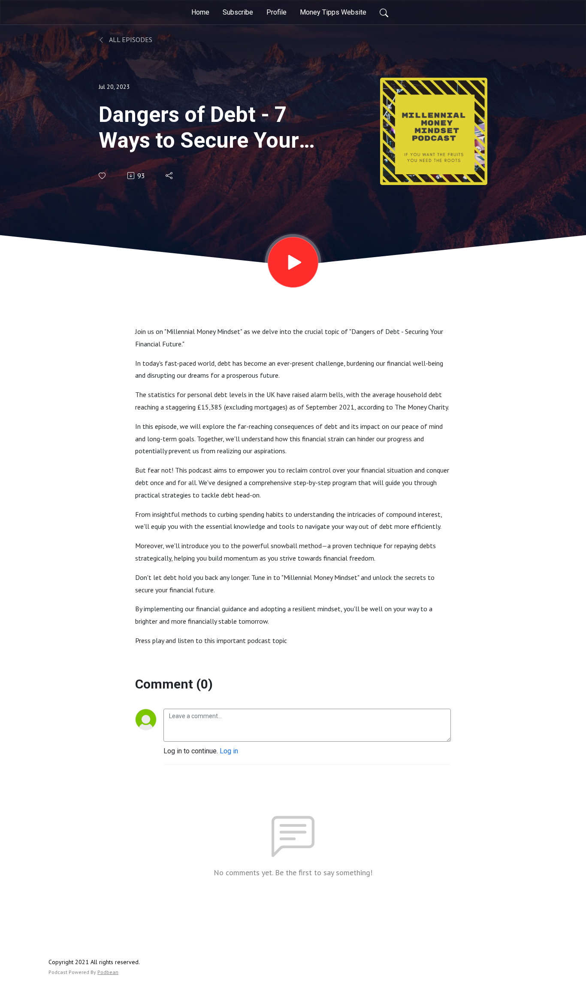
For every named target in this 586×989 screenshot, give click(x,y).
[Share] (170, 175)
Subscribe (238, 12)
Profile (276, 12)
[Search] (384, 12)
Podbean (107, 972)
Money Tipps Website (333, 12)
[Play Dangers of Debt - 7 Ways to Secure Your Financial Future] (293, 262)
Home (200, 12)
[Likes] (103, 175)
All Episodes (130, 39)
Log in (229, 751)
